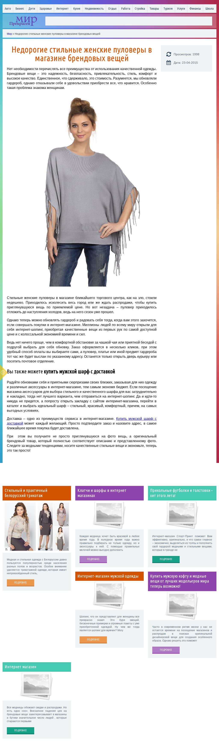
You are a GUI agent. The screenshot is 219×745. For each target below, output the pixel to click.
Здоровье (46, 8)
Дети (31, 8)
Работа (125, 8)
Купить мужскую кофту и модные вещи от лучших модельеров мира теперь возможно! (179, 581)
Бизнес (19, 8)
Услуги (181, 8)
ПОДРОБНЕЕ (20, 582)
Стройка (140, 8)
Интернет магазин (20, 666)
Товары (154, 8)
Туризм (168, 8)
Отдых (112, 8)
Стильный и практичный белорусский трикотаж (26, 493)
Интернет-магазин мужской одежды (108, 576)
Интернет (62, 8)
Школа (209, 8)
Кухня (76, 8)
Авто (8, 8)
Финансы (195, 8)
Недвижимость (94, 8)
